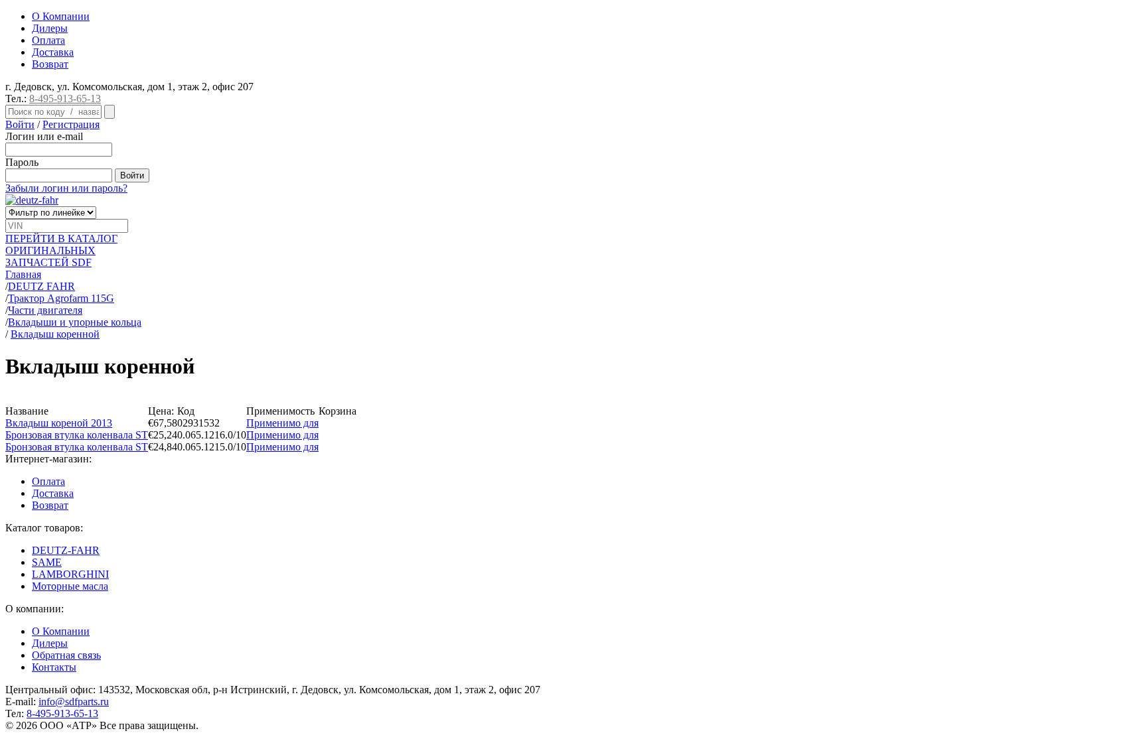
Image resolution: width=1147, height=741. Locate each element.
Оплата (48, 40)
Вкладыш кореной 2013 (58, 423)
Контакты (54, 667)
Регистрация (71, 124)
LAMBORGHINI (70, 574)
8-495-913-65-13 (65, 98)
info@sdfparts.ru (73, 701)
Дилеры (50, 28)
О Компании (61, 16)
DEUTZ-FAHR (66, 550)
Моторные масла (70, 586)
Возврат (50, 64)
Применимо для (282, 423)
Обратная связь (66, 655)
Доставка (53, 52)
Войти (20, 124)
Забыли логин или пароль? (66, 188)
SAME (47, 562)
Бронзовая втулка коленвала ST (76, 434)
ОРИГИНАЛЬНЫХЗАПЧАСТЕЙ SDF (61, 250)
